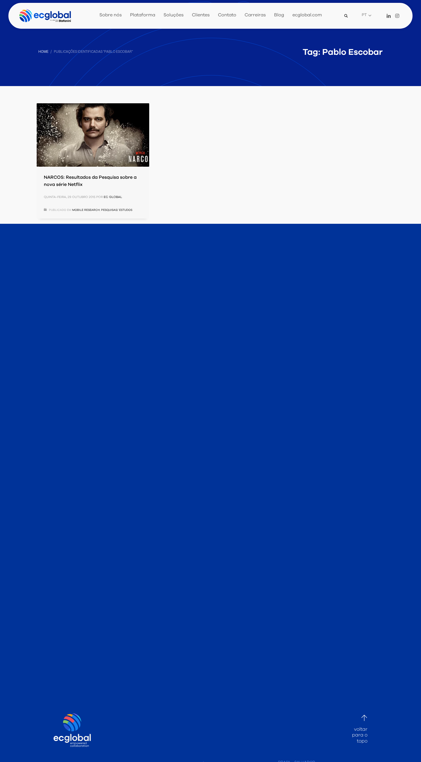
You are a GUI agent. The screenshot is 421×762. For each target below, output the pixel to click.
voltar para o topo (359, 734)
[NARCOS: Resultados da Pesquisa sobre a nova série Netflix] (93, 135)
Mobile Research (86, 210)
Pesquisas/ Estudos (116, 210)
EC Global (113, 197)
